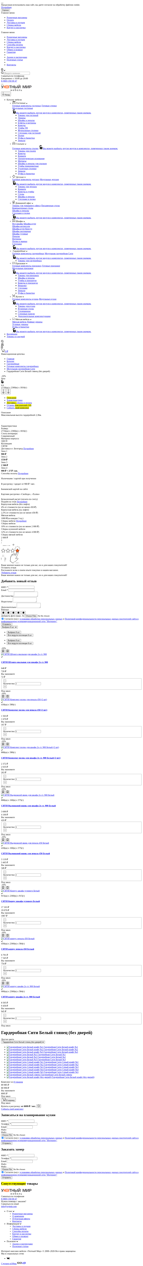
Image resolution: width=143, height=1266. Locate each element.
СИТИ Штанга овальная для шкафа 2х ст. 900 (24, 662)
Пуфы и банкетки (26, 138)
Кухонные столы (26, 309)
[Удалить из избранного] (7, 651)
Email (4, 590)
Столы (21, 194)
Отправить (6, 624)
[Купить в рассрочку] (38, 1106)
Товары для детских (27, 186)
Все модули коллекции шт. (20, 635)
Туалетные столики (27, 168)
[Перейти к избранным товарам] (2, 348)
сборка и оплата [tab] (19, 403)
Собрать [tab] (18, 408)
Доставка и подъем (16, 22)
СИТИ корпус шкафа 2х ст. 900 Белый (20, 997)
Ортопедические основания (31, 158)
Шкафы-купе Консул (22, 229)
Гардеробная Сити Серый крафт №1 (61, 1062)
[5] (23, 612)
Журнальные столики (28, 130)
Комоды (22, 125)
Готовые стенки (49, 106)
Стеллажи (17, 244)
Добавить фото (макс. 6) (12, 616)
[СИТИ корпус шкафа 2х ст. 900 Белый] (20, 986)
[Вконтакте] (8, 1258)
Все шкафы (17, 224)
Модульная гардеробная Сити (59, 253)
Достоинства (7, 596)
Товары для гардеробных (30, 260)
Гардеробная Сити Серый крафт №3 (61, 1067)
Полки (21, 135)
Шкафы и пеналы (26, 120)
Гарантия (11, 52)
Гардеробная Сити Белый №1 (52, 1054)
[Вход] (2, 345)
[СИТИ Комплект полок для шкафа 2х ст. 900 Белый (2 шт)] (30, 747)
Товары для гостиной (28, 115)
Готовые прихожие (51, 266)
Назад (7, 95)
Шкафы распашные (21, 231)
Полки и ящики (19, 241)
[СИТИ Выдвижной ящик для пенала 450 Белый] (25, 843)
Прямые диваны (34, 322)
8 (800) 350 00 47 (9, 81)
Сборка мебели (14, 25)
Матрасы (22, 161)
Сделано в (8, 1263)
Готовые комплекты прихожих (26, 266)
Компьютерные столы (22, 208)
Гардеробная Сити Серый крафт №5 (61, 1072)
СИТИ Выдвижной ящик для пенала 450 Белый (25, 853)
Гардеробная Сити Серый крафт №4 (61, 1069)
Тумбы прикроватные (28, 166)
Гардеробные (13, 364)
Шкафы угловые (20, 234)
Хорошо (5, 10)
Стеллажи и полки (27, 199)
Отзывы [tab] (19, 405)
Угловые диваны (20, 324)
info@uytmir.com (9, 1206)
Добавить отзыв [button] (8, 572)
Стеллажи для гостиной (29, 133)
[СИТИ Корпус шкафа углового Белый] (20, 891)
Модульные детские (49, 179)
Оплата (10, 20)
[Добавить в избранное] (3, 651)
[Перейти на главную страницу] (16, 90)
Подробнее (6, 7)
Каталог (10, 361)
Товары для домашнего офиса (26, 205)
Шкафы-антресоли (21, 226)
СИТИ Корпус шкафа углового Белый (20, 901)
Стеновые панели (26, 314)
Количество (9, 683)
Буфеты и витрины (27, 123)
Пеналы (16, 236)
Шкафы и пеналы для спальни (32, 163)
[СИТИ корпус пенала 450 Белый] (17, 938)
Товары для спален (27, 151)
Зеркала (21, 140)
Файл (3, 1130)
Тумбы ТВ (23, 128)
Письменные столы (50, 205)
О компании (18, 1216)
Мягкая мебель (19, 322)
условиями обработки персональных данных (41, 619)
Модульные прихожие (22, 268)
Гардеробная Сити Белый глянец (56, 1074)
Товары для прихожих (28, 275)
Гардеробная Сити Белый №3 (52, 1059)
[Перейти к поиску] (2, 341)
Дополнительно (8, 607)
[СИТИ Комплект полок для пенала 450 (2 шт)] (24, 699)
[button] (3, 70)
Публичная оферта (21, 1219)
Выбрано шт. (14, 632)
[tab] (11, 398)
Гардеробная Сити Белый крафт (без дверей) (73, 1077)
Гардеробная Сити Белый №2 (52, 1057)
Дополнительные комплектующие (34, 316)
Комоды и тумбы (26, 191)
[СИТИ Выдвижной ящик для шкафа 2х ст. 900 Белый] (27, 795)
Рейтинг (5, 609)
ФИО (4, 587)
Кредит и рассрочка (16, 27)
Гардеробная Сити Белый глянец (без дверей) (22, 1042)
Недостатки (6, 601)
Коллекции (12, 334)
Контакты (11, 65)
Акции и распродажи (17, 57)
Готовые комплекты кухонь (25, 299)
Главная (10, 359)
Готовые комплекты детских (25, 179)
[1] (3, 612)
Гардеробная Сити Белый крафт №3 (61, 1052)
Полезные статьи (15, 60)
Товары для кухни (26, 306)
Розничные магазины (17, 17)
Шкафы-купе (30, 224)
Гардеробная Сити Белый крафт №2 (61, 1049)
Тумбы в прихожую (27, 280)
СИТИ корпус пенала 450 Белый (17, 949)
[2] (8, 612)
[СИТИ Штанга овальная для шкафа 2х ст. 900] (24, 654)
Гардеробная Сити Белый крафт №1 (61, 1047)
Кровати (22, 156)
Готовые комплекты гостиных (26, 106)
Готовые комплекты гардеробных (28, 253)
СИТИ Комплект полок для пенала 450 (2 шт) (24, 710)
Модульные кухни (47, 299)
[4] (18, 612)
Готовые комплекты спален (25, 148)
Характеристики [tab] (14, 400)
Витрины (16, 239)
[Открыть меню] (2, 84)
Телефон (6, 1124)
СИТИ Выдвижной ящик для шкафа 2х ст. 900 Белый (28, 806)
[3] (13, 612)
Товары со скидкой (16, 336)
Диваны (22, 118)
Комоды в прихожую (28, 283)
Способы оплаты (15, 44)
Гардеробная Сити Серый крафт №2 (61, 1064)
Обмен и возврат (15, 49)
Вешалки (22, 285)
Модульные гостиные (22, 108)
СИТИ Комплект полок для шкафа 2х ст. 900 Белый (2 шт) (30, 758)
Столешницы (24, 311)
